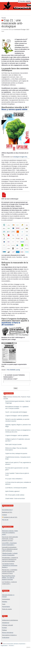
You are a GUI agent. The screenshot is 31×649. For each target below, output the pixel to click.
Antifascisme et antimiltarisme (10, 620)
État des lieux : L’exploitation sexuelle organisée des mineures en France (9, 571)
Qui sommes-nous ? (7, 509)
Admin (28, 647)
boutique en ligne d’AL (20, 157)
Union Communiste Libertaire (10, 643)
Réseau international (7, 632)
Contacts (4, 514)
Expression (22, 643)
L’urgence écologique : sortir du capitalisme (16, 415)
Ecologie (4, 627)
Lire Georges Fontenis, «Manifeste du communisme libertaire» (9, 565)
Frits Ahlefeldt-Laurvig (13, 370)
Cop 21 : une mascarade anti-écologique (16, 412)
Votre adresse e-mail (10, 379)
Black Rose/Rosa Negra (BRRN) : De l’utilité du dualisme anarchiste (8, 577)
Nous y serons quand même (14, 109)
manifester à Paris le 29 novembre (11, 323)
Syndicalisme (5, 637)
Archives (9, 396)
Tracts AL (23, 396)
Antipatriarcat (5, 622)
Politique (4, 630)
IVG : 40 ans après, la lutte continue (14, 495)
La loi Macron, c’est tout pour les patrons (16, 487)
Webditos (4, 601)
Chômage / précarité (7, 625)
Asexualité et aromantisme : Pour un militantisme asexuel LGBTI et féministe (9, 549)
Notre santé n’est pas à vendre (13, 444)
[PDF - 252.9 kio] (15, 335)
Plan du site (5, 519)
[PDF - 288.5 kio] (4, 197)
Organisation (4, 645)
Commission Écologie (20, 29)
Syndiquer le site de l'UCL (10, 517)
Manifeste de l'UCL (7, 512)
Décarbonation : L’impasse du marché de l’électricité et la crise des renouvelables (10, 559)
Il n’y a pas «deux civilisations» (13, 478)
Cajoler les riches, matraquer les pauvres (16, 453)
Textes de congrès (7, 609)
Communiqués (6, 599)
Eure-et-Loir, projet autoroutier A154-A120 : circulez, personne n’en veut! (10, 538)
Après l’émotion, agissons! (12, 491)
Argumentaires (6, 606)
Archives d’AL (16, 396)
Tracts (3, 604)
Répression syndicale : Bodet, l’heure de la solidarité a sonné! (10, 532)
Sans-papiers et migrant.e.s (9, 635)
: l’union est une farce (15, 498)
